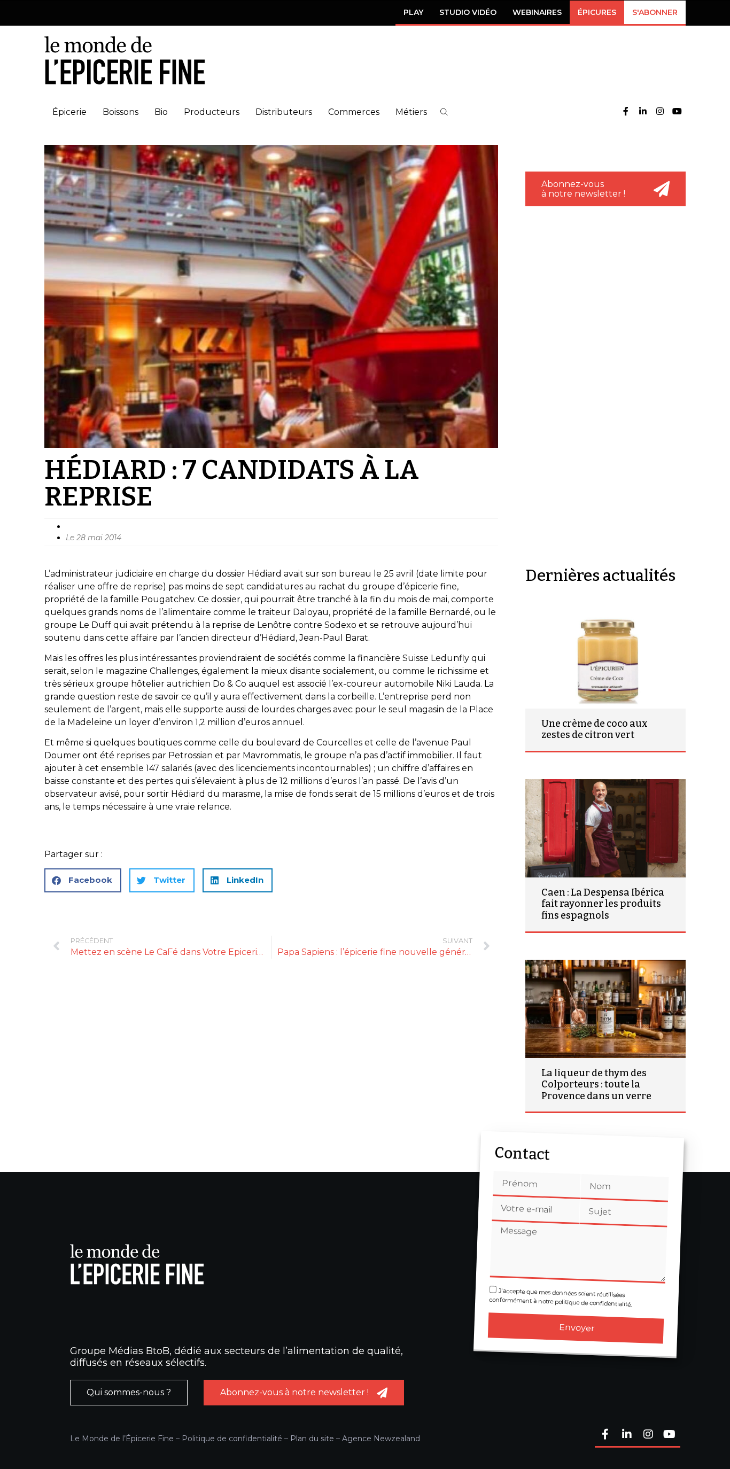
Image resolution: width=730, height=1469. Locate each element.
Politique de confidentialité (232, 1438)
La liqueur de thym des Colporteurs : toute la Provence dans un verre (596, 1084)
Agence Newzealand (381, 1438)
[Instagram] (660, 112)
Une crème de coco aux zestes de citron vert (594, 729)
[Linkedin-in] (642, 112)
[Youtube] (677, 112)
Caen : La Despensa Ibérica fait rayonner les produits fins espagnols (602, 904)
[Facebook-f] (625, 112)
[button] (444, 112)
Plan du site (312, 1438)
